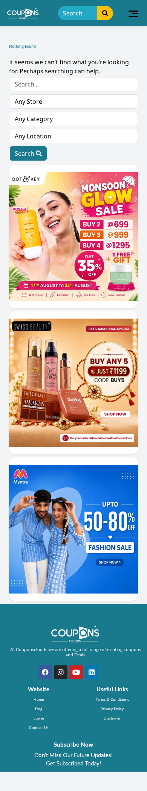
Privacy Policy (112, 709)
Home (39, 699)
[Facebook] (45, 672)
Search (25, 153)
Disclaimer (112, 718)
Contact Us (38, 728)
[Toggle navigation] (133, 13)
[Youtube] (76, 672)
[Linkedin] (91, 672)
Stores (39, 718)
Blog (38, 709)
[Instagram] (60, 672)
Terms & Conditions (112, 699)
